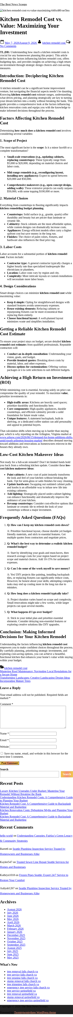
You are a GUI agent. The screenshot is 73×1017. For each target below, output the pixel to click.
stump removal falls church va (24, 981)
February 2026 (15, 928)
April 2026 (13, 922)
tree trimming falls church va (23, 984)
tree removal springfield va (22, 993)
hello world (6, 835)
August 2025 (14, 947)
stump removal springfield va (23, 997)
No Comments (8, 46)
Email (4, 740)
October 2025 (15, 941)
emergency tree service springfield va (28, 1000)
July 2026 (12, 912)
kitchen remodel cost (54, 42)
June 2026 (13, 915)
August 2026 (14, 909)
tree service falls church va (22, 974)
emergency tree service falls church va (28, 987)
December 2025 (16, 935)
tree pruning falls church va (22, 977)
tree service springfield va (21, 990)
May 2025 (13, 957)
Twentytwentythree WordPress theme (35, 1012)
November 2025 (16, 938)
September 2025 (16, 944)
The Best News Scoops (13, 4)
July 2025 (12, 951)
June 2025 (13, 954)
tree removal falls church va (22, 971)
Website (4, 746)
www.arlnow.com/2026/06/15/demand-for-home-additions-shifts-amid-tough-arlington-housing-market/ (36, 439)
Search (4, 769)
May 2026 (13, 919)
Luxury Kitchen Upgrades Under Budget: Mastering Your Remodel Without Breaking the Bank (32, 792)
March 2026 (14, 925)
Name (4, 733)
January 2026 (14, 931)
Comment (6, 704)
